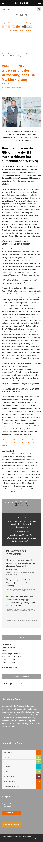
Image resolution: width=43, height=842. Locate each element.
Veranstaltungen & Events (12, 786)
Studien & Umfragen (10, 781)
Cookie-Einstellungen (11, 825)
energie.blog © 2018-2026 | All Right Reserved (16, 837)
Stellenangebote (9, 776)
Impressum (29, 839)
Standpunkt (7, 772)
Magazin (19, 87)
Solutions (7, 767)
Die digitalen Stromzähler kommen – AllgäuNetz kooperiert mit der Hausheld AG (20, 590)
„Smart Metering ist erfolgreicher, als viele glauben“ (21, 620)
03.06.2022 (5, 83)
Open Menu (38, 26)
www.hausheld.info (9, 492)
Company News (12, 53)
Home (3, 53)
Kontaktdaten (11, 813)
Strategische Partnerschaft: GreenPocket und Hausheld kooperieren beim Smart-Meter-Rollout (21, 610)
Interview (6, 757)
